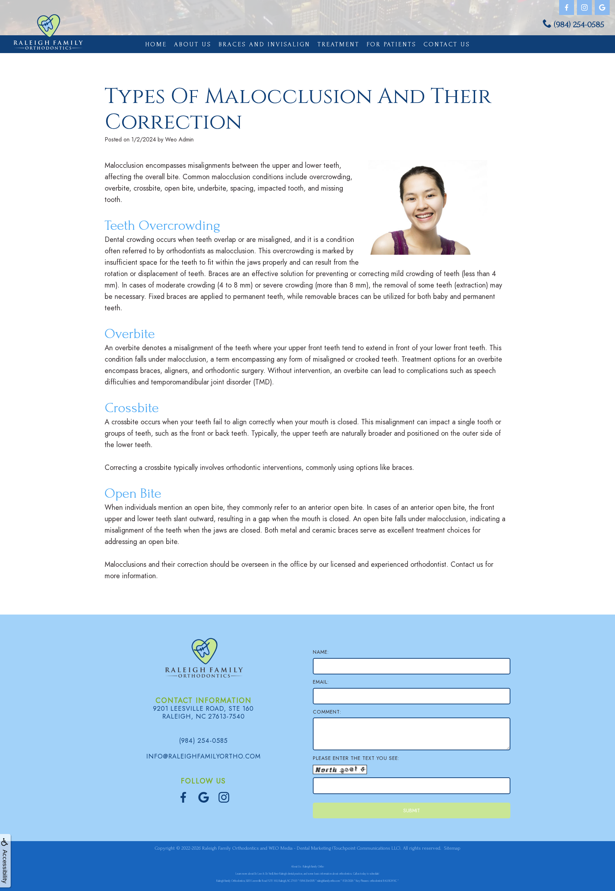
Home (156, 44)
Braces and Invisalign (264, 44)
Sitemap (452, 848)
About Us (192, 44)
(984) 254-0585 (579, 24)
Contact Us (447, 44)
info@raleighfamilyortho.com (203, 756)
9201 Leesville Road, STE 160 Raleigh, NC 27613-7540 (203, 712)
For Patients (391, 44)
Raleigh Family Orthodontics (230, 848)
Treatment (338, 44)
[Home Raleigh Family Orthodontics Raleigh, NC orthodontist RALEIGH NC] (48, 32)
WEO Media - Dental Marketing (300, 848)
